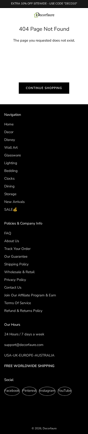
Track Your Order (17, 248)
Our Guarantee (15, 256)
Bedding (11, 170)
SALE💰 (10, 209)
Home (9, 124)
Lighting (10, 163)
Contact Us (12, 287)
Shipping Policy (16, 264)
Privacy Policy (15, 279)
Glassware (12, 155)
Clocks (9, 178)
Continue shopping (44, 88)
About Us (11, 241)
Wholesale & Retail (19, 272)
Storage (10, 194)
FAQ (7, 233)
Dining (9, 186)
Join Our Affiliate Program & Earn (30, 295)
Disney (9, 139)
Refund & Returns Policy (23, 310)
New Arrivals (14, 201)
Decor (8, 132)
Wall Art (11, 147)
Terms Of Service (17, 303)
